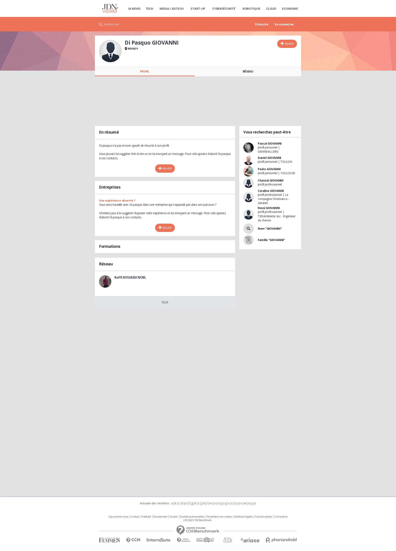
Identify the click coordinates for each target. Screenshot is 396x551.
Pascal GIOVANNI (270, 143)
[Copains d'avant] (205, 540)
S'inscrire (261, 24)
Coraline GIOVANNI (271, 191)
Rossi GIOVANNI (269, 208)
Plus (165, 302)
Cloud (271, 8)
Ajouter (289, 43)
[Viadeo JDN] (227, 540)
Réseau (248, 71)
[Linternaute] (159, 540)
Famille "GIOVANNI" (271, 240)
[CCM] (133, 540)
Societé (173, 516)
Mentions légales (243, 516)
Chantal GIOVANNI (270, 180)
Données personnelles (192, 516)
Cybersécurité (223, 8)
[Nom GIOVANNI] (248, 228)
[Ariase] (249, 540)
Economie (290, 8)
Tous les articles (263, 516)
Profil (144, 71)
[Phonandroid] (281, 540)
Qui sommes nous (118, 516)
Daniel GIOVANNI (269, 158)
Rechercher (111, 24)
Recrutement (160, 516)
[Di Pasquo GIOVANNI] (110, 51)
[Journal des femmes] (109, 540)
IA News (134, 8)
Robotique (251, 8)
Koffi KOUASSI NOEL (130, 277)
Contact (135, 516)
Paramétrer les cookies (219, 516)
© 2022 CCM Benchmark (198, 520)
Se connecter (284, 24)
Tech (149, 8)
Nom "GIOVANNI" (270, 228)
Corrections (281, 516)
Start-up (198, 8)
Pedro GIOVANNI (269, 169)
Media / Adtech (172, 8)
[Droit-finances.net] (183, 540)
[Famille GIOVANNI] (248, 240)
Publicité (146, 516)
